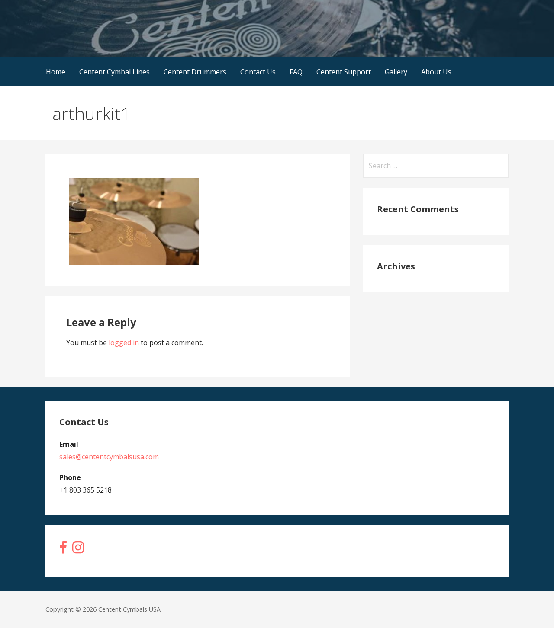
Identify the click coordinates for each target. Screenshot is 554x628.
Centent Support (343, 72)
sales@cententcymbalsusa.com (109, 456)
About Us (436, 72)
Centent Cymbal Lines (114, 72)
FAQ (296, 72)
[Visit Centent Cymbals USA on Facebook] (63, 549)
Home (55, 72)
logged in (124, 342)
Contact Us (258, 72)
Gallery (396, 72)
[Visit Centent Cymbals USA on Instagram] (78, 549)
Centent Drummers (195, 72)
